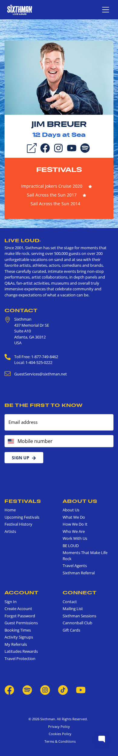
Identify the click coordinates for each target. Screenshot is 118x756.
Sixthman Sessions (79, 616)
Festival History (18, 524)
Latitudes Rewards (21, 651)
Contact (21, 310)
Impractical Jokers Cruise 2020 (51, 186)
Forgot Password (20, 616)
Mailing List (73, 608)
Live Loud (23, 240)
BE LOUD (71, 545)
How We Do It (75, 524)
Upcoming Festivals (22, 517)
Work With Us (75, 538)
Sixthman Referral (79, 573)
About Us (80, 501)
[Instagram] (58, 147)
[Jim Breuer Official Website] (59, 77)
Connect (80, 592)
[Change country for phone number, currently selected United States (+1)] (10, 441)
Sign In (11, 601)
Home (10, 510)
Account (22, 592)
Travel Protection (20, 658)
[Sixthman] (19, 9)
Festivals (59, 169)
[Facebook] (45, 147)
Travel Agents (75, 565)
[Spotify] (85, 147)
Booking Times (18, 630)
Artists (10, 531)
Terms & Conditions (59, 741)
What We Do (74, 517)
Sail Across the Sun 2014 (55, 203)
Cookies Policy (59, 733)
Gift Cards (71, 630)
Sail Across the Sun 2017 (52, 195)
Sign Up (20, 457)
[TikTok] (63, 689)
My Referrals (16, 644)
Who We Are (74, 531)
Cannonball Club (77, 623)
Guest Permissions (21, 623)
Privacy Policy (59, 726)
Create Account (18, 608)
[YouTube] (72, 147)
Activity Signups (19, 637)
